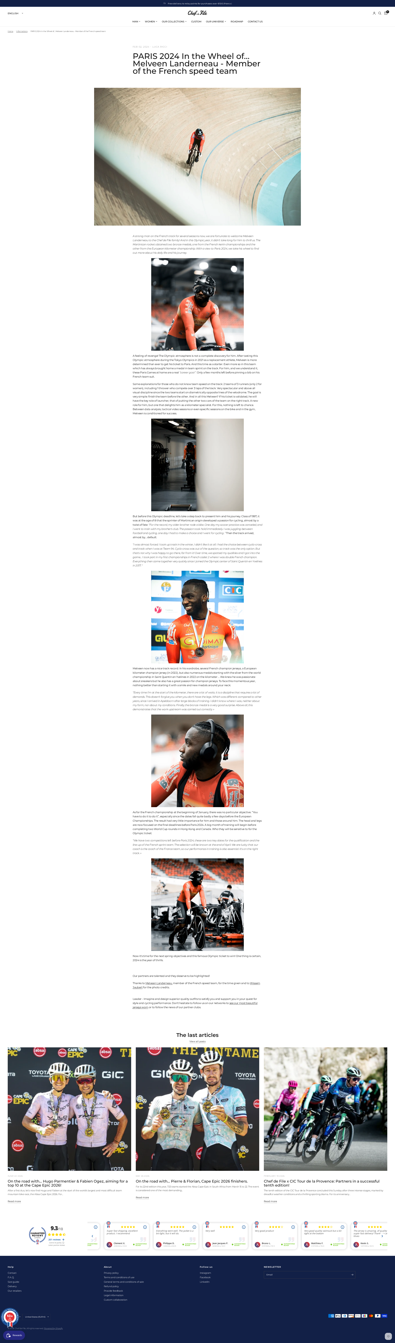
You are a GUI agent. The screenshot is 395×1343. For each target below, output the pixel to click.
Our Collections (173, 21)
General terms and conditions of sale (124, 1281)
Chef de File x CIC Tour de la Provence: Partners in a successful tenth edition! (322, 1183)
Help (11, 1267)
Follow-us (206, 1267)
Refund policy (111, 1286)
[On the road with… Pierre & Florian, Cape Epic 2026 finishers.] (197, 1109)
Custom (196, 21)
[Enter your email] (352, 1275)
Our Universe (215, 21)
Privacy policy (111, 1272)
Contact (12, 1272)
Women (150, 21)
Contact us (255, 21)
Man (135, 21)
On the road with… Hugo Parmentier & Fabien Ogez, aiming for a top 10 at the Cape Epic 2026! (68, 1183)
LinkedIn (204, 1281)
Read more (14, 1201)
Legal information (113, 1295)
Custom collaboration (115, 1299)
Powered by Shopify (53, 1328)
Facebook (205, 1277)
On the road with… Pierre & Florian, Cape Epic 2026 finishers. (192, 1181)
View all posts (197, 1041)
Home (10, 31)
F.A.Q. (11, 1277)
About (108, 1267)
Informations (21, 31)
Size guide (13, 1281)
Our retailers (14, 1290)
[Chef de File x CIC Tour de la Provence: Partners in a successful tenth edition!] (325, 1109)
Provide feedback (113, 1290)
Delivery (12, 1286)
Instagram (205, 1272)
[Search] (380, 13)
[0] (385, 13)
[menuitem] (136, 21)
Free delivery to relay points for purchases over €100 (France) (200, 3)
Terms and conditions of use (119, 1277)
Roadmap (237, 21)
